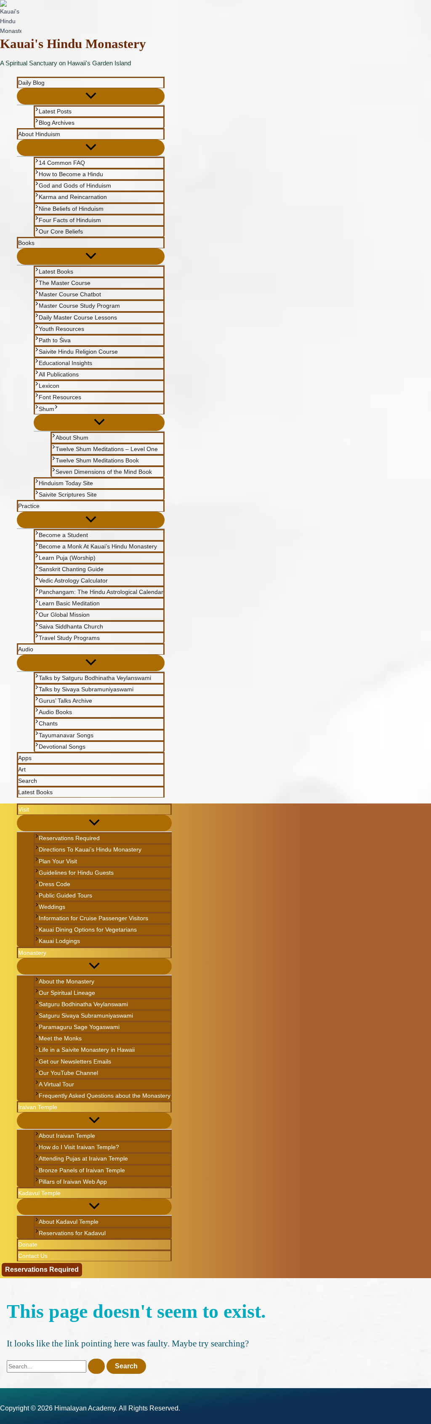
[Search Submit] (96, 1366)
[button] (56, 409)
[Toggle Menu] (91, 96)
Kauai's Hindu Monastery (73, 43)
